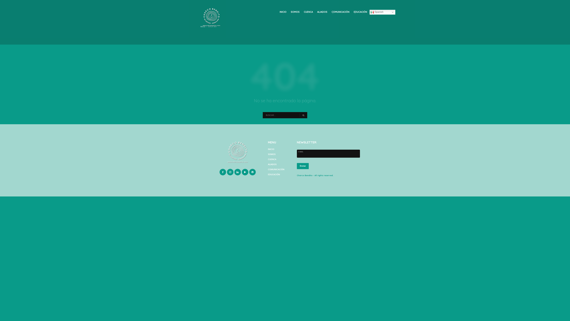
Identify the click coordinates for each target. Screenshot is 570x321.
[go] (303, 115)
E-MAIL (300, 152)
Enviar (303, 166)
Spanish (378, 12)
